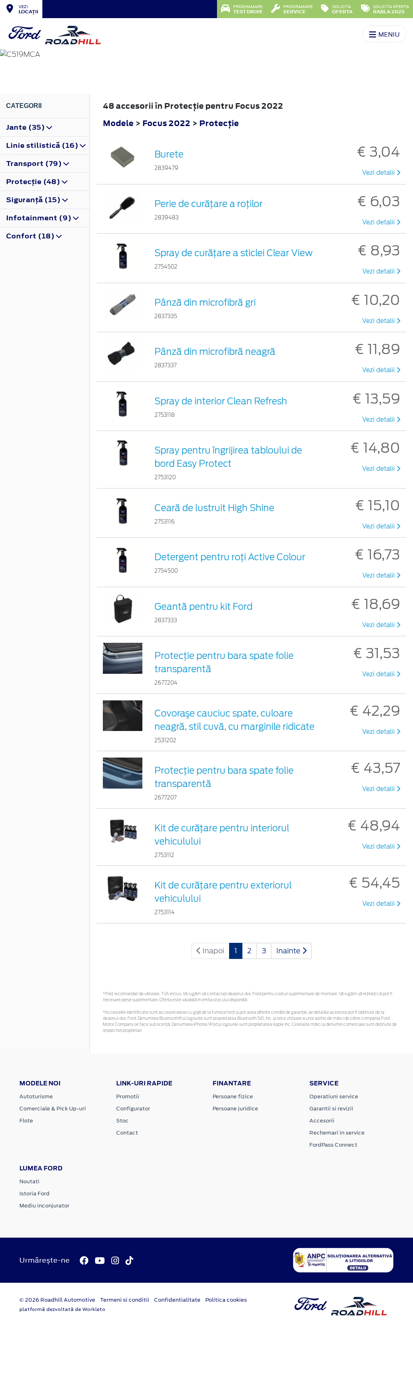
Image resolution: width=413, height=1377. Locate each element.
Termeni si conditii (124, 1300)
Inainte (289, 950)
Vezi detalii (379, 172)
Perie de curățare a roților (208, 204)
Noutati (29, 1181)
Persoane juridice (235, 1108)
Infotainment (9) (39, 218)
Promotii (127, 1096)
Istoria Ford (34, 1193)
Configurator (133, 1108)
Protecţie (219, 123)
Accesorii (321, 1120)
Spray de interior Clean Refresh (220, 401)
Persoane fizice (233, 1096)
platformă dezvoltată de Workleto (62, 1309)
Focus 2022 (166, 123)
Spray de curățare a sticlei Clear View (233, 253)
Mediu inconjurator (44, 1205)
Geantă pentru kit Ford (203, 606)
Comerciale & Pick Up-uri (52, 1108)
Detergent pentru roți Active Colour (229, 557)
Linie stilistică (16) (43, 145)
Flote (26, 1120)
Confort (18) (31, 236)
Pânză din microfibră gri (205, 302)
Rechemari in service (337, 1133)
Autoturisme (36, 1096)
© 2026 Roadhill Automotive (57, 1300)
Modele (118, 123)
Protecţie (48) (34, 181)
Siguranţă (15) (34, 200)
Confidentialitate (177, 1300)
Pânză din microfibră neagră (214, 351)
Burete (169, 154)
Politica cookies (226, 1300)
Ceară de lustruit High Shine (214, 508)
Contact (127, 1133)
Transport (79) (34, 163)
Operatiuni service (333, 1096)
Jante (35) (26, 127)
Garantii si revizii (331, 1108)
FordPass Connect (333, 1145)
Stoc (122, 1120)
